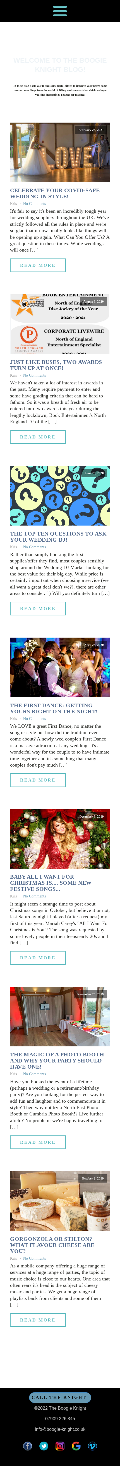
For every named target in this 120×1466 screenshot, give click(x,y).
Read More (38, 265)
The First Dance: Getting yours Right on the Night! (54, 708)
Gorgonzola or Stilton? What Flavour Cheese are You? (52, 1245)
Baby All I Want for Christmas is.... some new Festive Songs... (51, 883)
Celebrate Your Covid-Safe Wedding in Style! (55, 193)
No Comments (34, 204)
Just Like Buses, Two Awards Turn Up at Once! (56, 365)
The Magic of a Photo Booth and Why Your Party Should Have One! (57, 1060)
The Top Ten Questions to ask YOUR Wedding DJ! (58, 537)
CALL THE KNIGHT (59, 1397)
